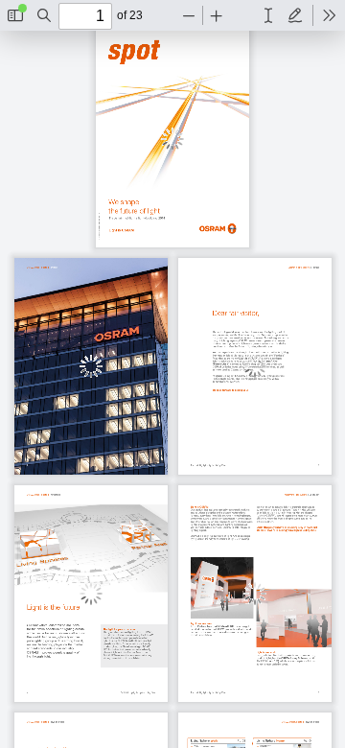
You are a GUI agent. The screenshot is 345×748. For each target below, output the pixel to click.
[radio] (268, 15)
